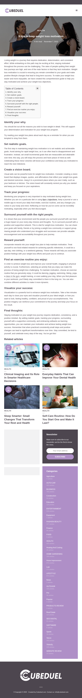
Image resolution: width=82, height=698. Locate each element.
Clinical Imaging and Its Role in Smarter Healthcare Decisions (21, 378)
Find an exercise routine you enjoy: (21, 110)
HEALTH (41, 31)
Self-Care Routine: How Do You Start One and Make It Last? (58, 419)
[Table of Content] (37, 88)
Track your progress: (15, 101)
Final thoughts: (13, 115)
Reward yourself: (14, 107)
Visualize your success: (16, 112)
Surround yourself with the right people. (22, 104)
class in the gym (13, 276)
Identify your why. (14, 92)
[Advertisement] (22, 447)
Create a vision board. (16, 98)
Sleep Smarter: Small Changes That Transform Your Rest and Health (19, 419)
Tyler (30, 42)
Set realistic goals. (14, 95)
